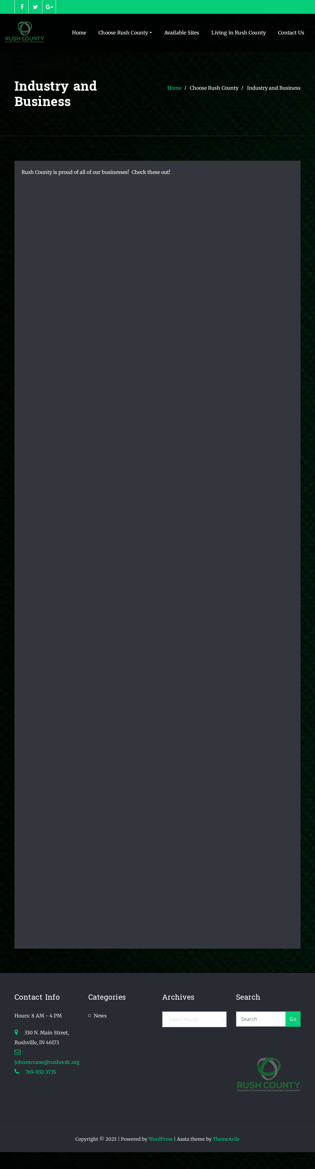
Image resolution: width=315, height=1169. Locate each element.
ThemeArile (226, 1139)
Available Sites (181, 33)
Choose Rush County (123, 33)
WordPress (161, 1139)
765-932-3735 (40, 1072)
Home (79, 33)
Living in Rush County (238, 33)
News (100, 1016)
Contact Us (291, 33)
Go (293, 1019)
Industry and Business (274, 88)
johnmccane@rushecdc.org (47, 1062)
